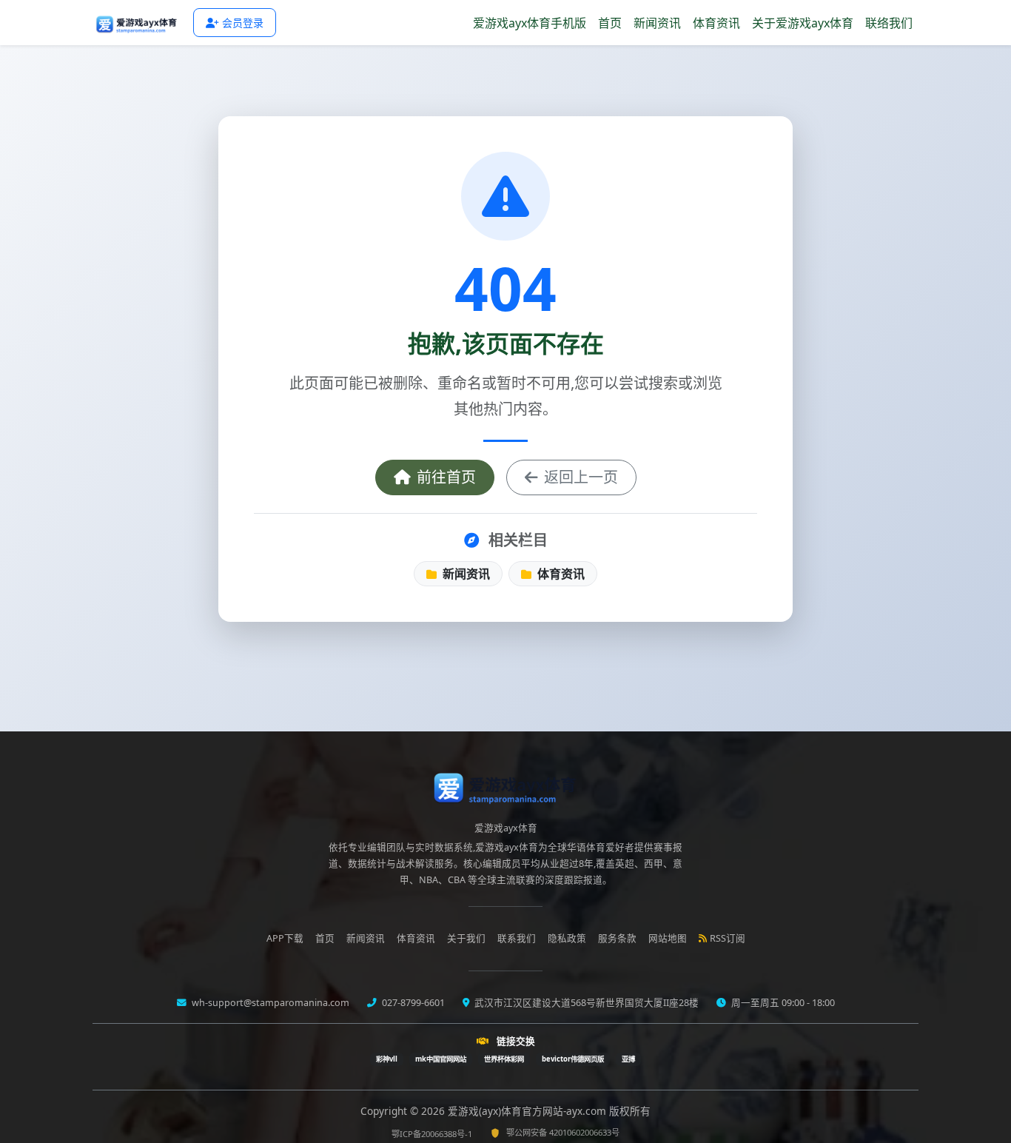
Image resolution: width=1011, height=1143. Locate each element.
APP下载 (284, 938)
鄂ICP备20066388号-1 (432, 1133)
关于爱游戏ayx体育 (802, 23)
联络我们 (889, 23)
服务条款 (617, 938)
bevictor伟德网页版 (573, 1059)
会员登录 (242, 23)
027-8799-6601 (412, 1002)
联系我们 (516, 938)
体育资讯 (716, 23)
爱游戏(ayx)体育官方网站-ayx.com (528, 1111)
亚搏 (628, 1059)
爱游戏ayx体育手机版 (529, 23)
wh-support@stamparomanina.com (269, 1002)
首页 (610, 23)
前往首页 (446, 477)
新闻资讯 (657, 23)
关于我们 (466, 938)
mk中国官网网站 (440, 1059)
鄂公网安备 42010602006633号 (562, 1132)
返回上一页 (581, 477)
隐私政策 (567, 938)
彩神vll (386, 1059)
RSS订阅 (727, 938)
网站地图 (667, 938)
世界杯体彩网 (504, 1059)
